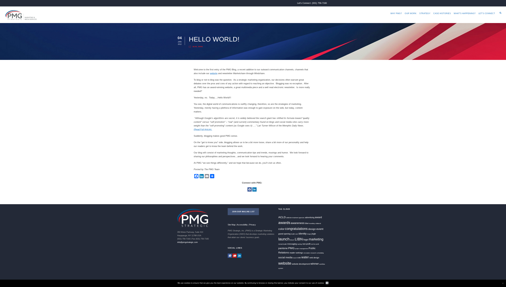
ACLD (282, 217)
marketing (316, 239)
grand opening (284, 234)
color (281, 229)
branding (312, 223)
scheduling (320, 253)
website (213, 73)
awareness (298, 223)
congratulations (296, 229)
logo (305, 239)
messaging (292, 244)
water (305, 257)
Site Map (231, 225)
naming (299, 244)
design (312, 229)
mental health (282, 244)
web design (314, 257)
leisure (292, 240)
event (319, 229)
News (200, 47)
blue (307, 223)
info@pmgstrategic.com (187, 242)
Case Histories (442, 13)
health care (294, 234)
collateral (318, 223)
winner (314, 263)
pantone (283, 248)
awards (284, 223)
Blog (195, 47)
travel (295, 258)
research (313, 253)
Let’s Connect (486, 13)
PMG (291, 248)
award (318, 217)
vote (299, 257)
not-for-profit (315, 244)
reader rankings (296, 253)
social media (285, 257)
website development (301, 264)
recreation (306, 253)
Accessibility (242, 225)
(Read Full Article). (203, 129)
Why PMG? (396, 13)
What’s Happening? (465, 13)
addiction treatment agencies (295, 217)
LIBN (299, 239)
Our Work (410, 13)
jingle (314, 234)
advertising (309, 217)
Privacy (252, 225)
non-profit (306, 244)
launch (284, 239)
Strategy (424, 13)
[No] (502, 283)
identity (303, 233)
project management (301, 248)
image (309, 234)
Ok (327, 283)
